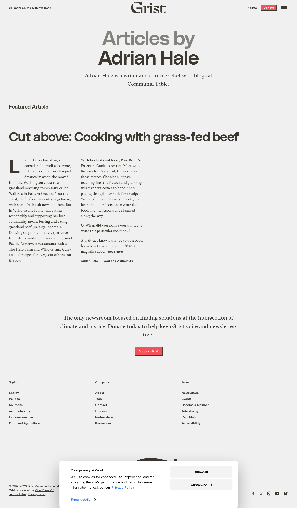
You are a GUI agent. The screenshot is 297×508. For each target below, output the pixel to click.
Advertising (190, 411)
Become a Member (195, 405)
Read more (116, 251)
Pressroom (103, 423)
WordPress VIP (44, 490)
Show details (80, 499)
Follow (252, 7)
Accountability (19, 411)
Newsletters (190, 392)
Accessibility (191, 423)
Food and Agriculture (117, 260)
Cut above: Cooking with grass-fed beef (124, 136)
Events (186, 399)
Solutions (16, 405)
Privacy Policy (37, 494)
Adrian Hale (89, 260)
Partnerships (104, 417)
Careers (101, 411)
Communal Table (148, 84)
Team (99, 399)
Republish (189, 417)
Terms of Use (17, 494)
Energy (14, 392)
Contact (101, 405)
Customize (199, 484)
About (99, 392)
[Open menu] (284, 7)
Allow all (201, 472)
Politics (14, 399)
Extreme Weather (21, 417)
